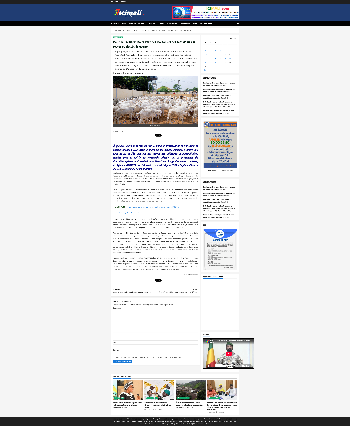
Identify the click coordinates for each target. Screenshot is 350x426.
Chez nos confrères (206, 23)
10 (206, 55)
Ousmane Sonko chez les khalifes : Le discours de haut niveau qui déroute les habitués (157, 404)
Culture (161, 23)
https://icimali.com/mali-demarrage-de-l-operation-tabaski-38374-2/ (153, 207)
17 (206, 59)
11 (210, 55)
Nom (115, 335)
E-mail (115, 343)
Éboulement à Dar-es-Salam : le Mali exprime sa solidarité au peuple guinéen (189, 403)
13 (220, 55)
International (150, 398)
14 (225, 55)
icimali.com (118, 73)
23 (234, 59)
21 (225, 59)
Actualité (114, 23)
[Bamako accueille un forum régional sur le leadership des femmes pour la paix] (128, 390)
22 (230, 59)
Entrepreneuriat (172, 23)
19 (215, 59)
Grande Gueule (151, 23)
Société (124, 23)
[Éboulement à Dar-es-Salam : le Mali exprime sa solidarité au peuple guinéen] (191, 390)
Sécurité (141, 23)
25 (210, 63)
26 (215, 63)
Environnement (185, 23)
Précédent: (132, 290)
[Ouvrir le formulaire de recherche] (238, 23)
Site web (116, 350)
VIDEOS (195, 23)
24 (206, 63)
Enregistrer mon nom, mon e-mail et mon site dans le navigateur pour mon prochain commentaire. (149, 357)
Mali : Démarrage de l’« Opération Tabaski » (129, 213)
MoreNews (197, 424)
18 (210, 59)
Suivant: (178, 290)
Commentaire (118, 308)
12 (215, 55)
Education (132, 23)
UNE (121, 37)
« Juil (204, 70)
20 (220, 59)
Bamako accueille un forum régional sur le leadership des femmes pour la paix (127, 403)
